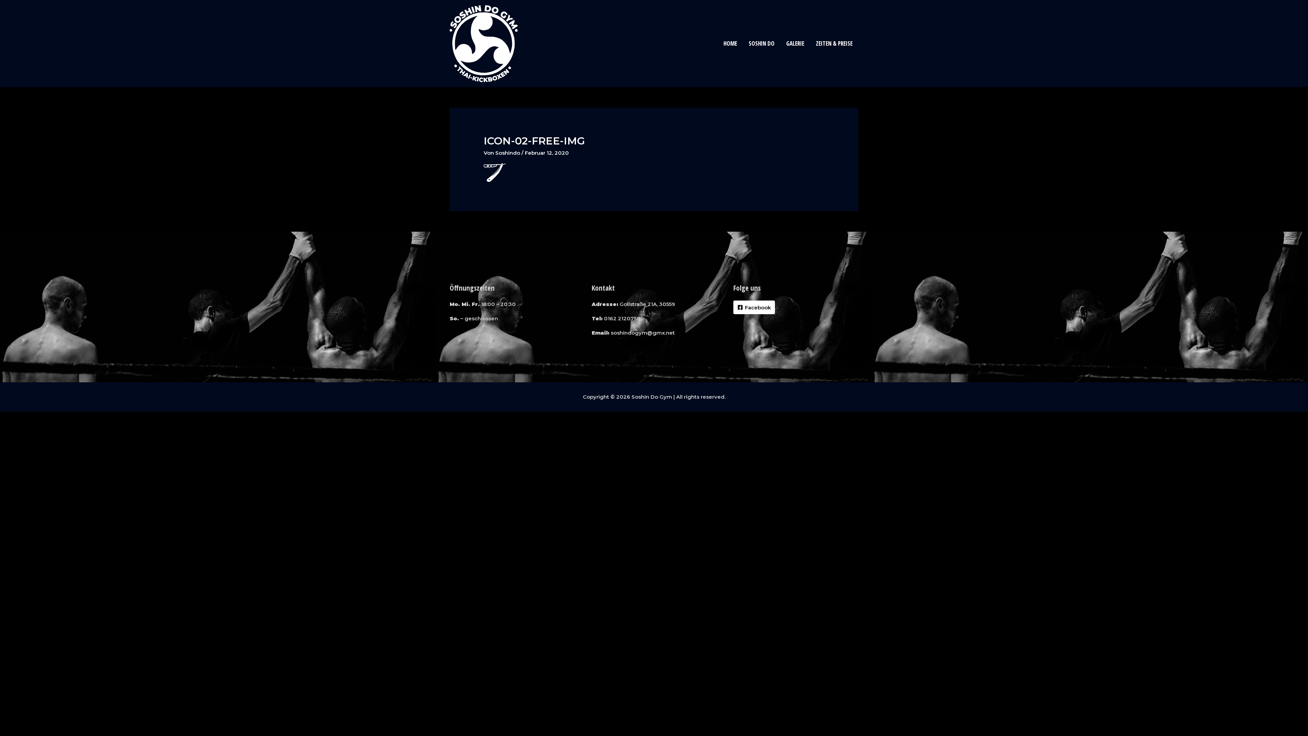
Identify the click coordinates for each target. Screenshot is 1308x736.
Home (730, 43)
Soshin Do (762, 43)
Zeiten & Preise (834, 43)
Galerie (795, 43)
